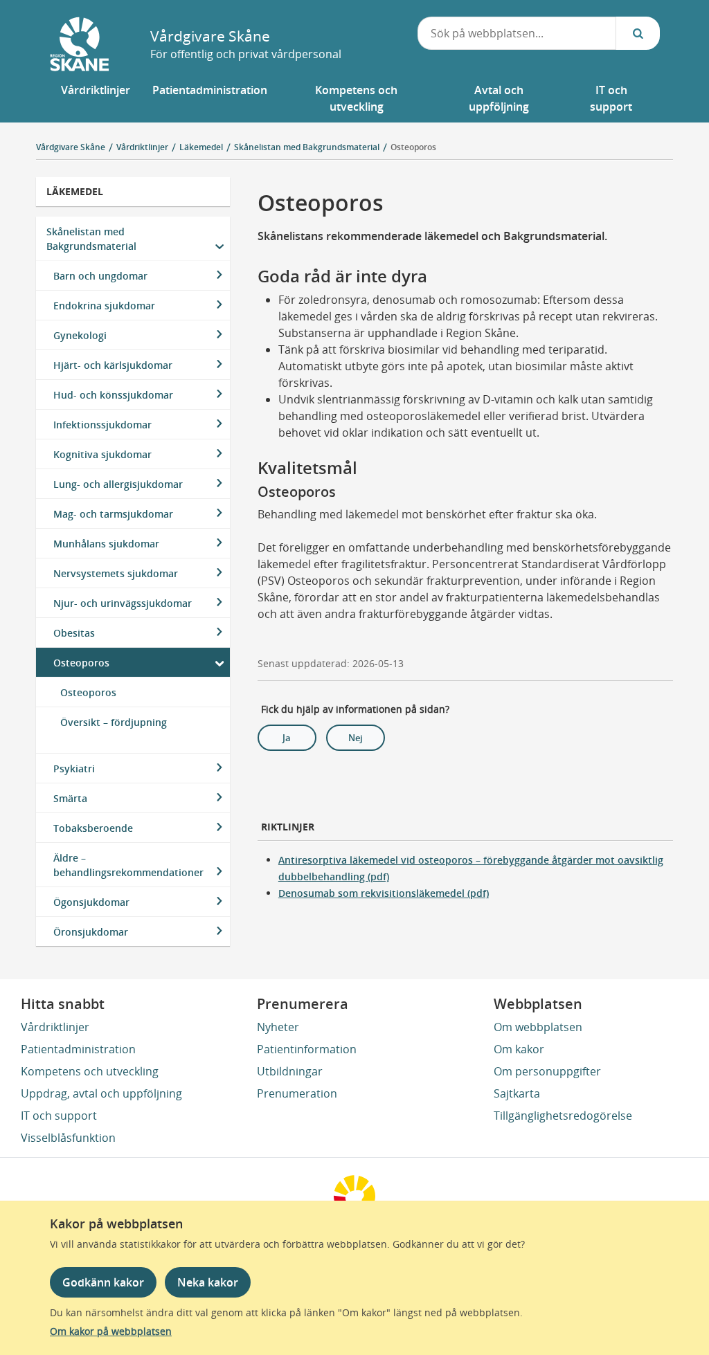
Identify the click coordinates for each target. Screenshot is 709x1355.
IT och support (59, 1115)
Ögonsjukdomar (91, 902)
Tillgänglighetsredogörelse (563, 1115)
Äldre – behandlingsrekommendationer (128, 865)
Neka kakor (207, 1282)
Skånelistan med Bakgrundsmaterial (91, 239)
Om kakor (519, 1049)
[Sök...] (637, 33)
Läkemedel (74, 191)
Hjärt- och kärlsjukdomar (112, 365)
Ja (286, 737)
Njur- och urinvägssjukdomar (122, 603)
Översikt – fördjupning (113, 722)
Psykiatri (74, 768)
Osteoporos (413, 147)
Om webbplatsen (538, 1027)
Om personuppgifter (547, 1071)
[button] (95, 98)
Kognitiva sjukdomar (102, 454)
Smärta (70, 798)
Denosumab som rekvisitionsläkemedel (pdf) (383, 893)
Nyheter (278, 1027)
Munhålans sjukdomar (106, 543)
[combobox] (517, 33)
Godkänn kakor (103, 1282)
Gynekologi (80, 335)
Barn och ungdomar (100, 275)
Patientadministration (78, 1049)
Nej (355, 737)
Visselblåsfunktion (68, 1137)
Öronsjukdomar (90, 931)
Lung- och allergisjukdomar (118, 484)
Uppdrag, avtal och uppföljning (101, 1093)
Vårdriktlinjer (55, 1027)
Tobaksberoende (93, 828)
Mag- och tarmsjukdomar (113, 513)
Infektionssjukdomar (102, 424)
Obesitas (74, 632)
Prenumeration (297, 1093)
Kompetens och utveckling (90, 1071)
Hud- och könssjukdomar (113, 394)
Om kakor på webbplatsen (111, 1331)
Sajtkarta (517, 1093)
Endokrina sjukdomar (104, 305)
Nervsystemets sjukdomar (115, 573)
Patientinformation (307, 1049)
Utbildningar (290, 1071)
